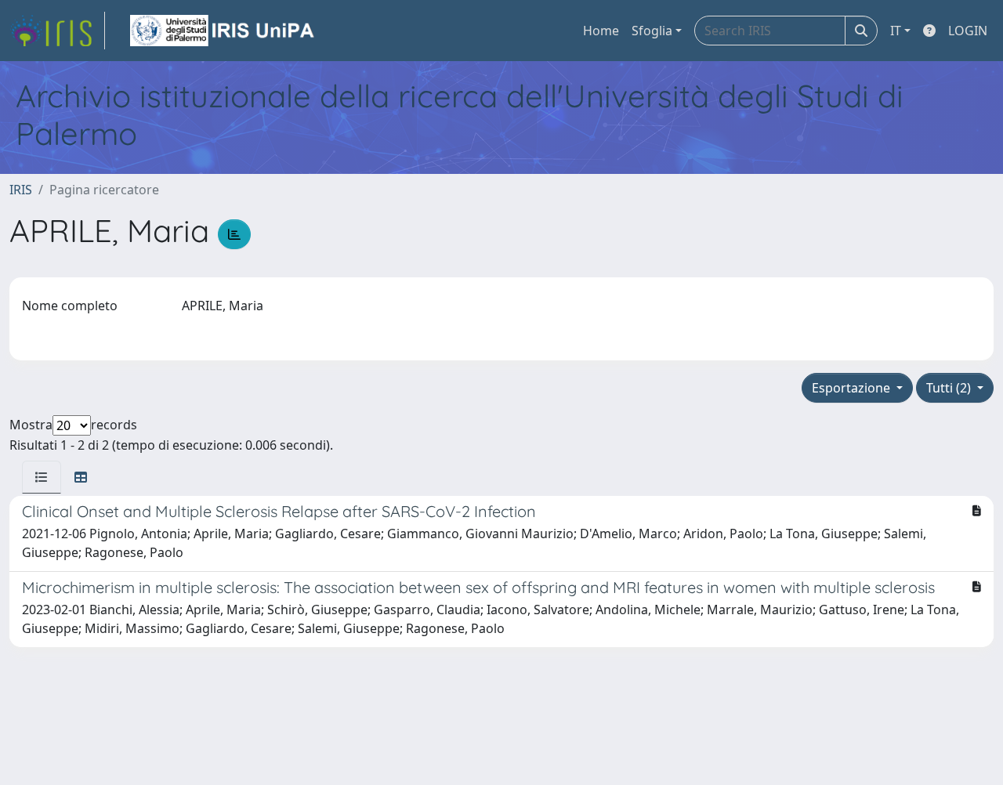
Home (601, 30)
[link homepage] (57, 30)
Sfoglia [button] (652, 30)
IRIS (20, 189)
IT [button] (895, 30)
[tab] (41, 477)
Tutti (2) (950, 387)
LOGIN (967, 30)
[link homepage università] (223, 30)
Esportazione (852, 387)
